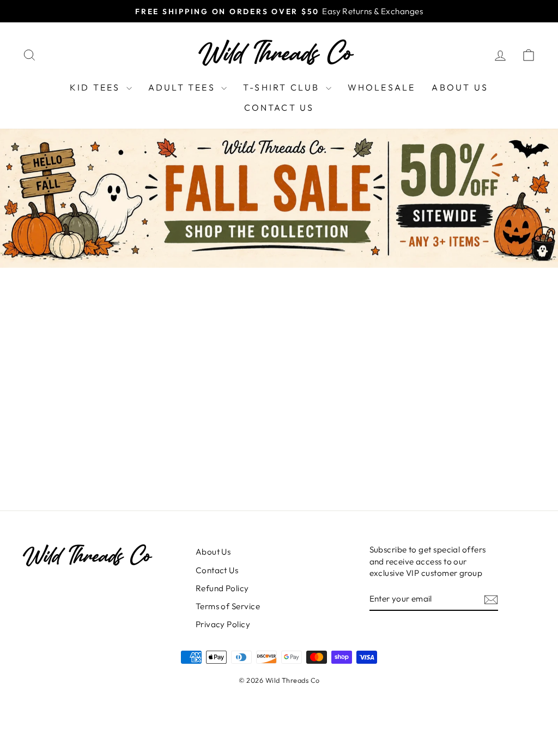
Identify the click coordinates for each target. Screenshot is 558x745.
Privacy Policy (223, 624)
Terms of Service (228, 606)
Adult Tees (183, 87)
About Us (460, 87)
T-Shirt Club (283, 87)
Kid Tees (97, 87)
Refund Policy (222, 588)
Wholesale (382, 87)
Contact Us (279, 107)
